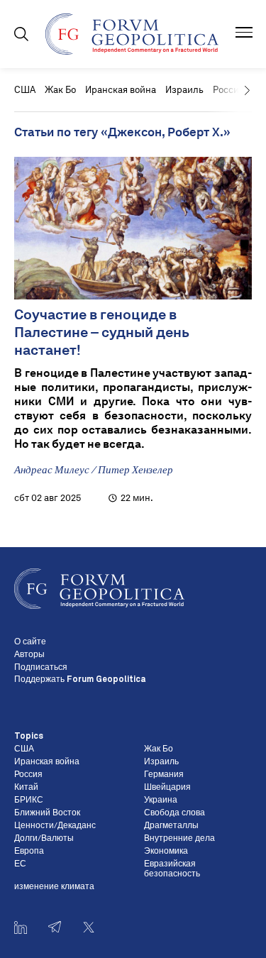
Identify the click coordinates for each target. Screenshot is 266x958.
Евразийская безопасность (172, 869)
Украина (160, 800)
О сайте (30, 642)
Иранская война (120, 89)
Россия (28, 775)
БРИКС (28, 800)
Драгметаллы (171, 826)
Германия (164, 775)
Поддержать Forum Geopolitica (79, 680)
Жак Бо (60, 89)
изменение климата (54, 887)
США (24, 89)
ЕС (20, 864)
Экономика (166, 851)
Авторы (29, 655)
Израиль (184, 89)
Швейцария (167, 787)
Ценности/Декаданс (55, 826)
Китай (26, 787)
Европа (29, 851)
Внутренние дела (179, 839)
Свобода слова (174, 813)
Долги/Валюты (44, 839)
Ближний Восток (47, 813)
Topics (28, 736)
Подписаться (40, 668)
